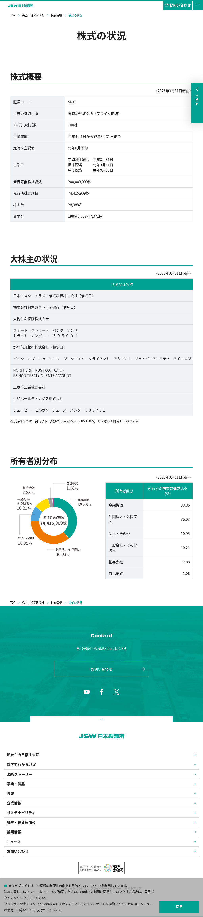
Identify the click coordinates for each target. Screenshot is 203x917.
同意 (179, 906)
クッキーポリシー (39, 891)
